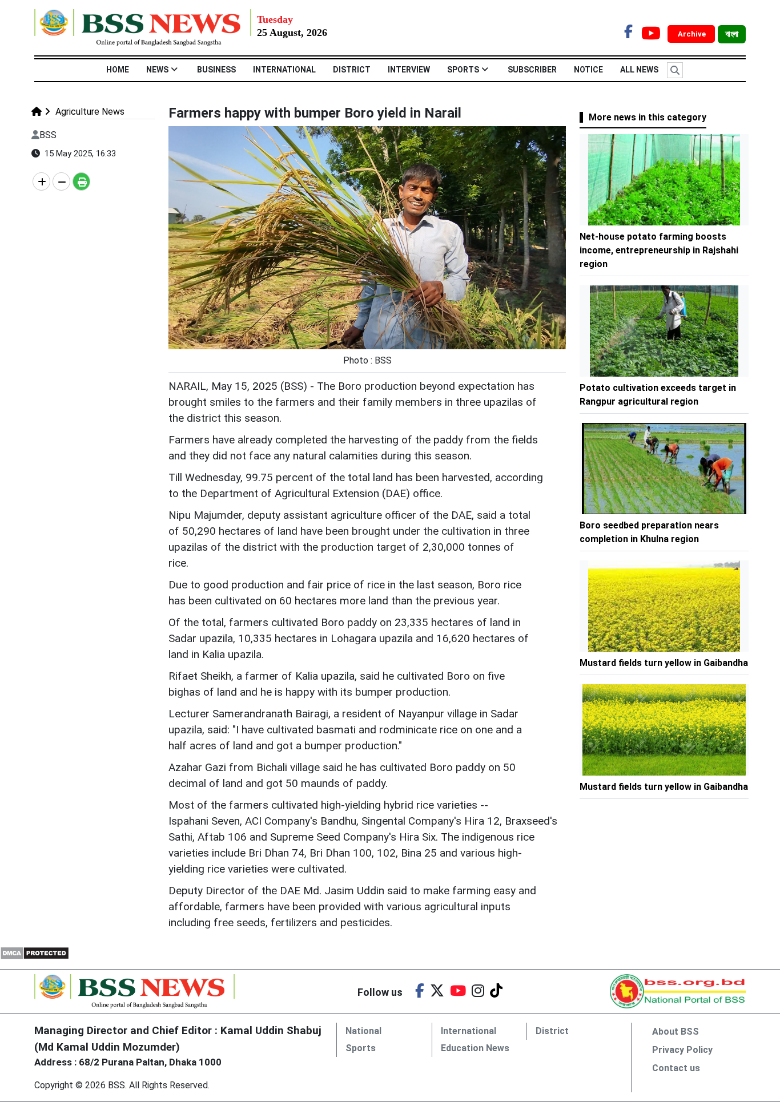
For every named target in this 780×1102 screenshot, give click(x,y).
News (157, 69)
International (284, 69)
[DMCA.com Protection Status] (34, 952)
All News (639, 69)
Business (216, 69)
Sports (463, 69)
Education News (475, 1048)
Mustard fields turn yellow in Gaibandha (664, 662)
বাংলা (731, 34)
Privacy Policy (682, 1049)
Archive (692, 34)
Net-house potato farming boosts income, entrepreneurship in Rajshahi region (659, 250)
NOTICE (588, 69)
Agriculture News (88, 111)
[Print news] (81, 181)
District (352, 69)
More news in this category (647, 117)
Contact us (676, 1068)
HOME (117, 69)
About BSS (675, 1031)
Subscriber (532, 69)
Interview (409, 69)
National (363, 1031)
